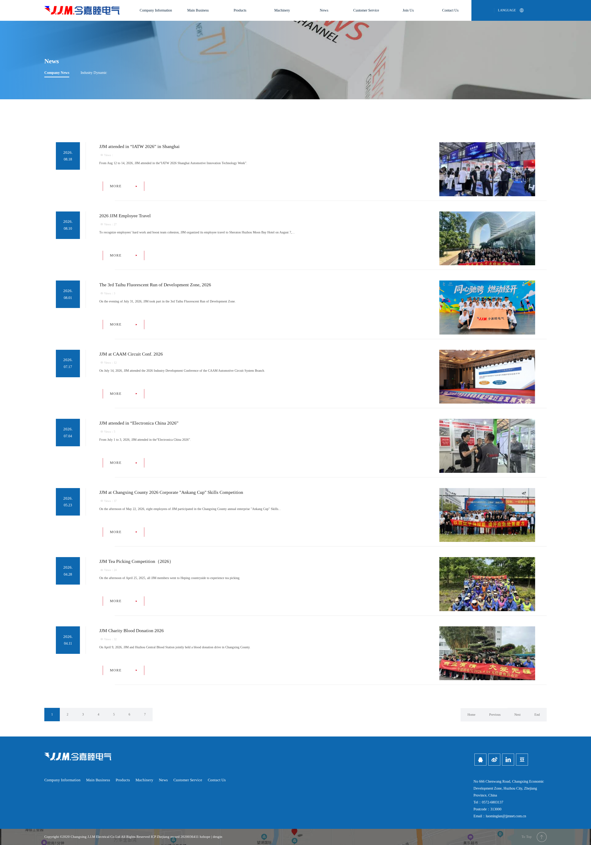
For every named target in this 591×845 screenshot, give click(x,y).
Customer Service (366, 10)
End (537, 714)
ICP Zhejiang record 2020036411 (175, 837)
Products (240, 10)
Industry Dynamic (94, 73)
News (324, 10)
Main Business (198, 10)
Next (517, 714)
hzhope (205, 837)
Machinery (282, 10)
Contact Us (450, 10)
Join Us (408, 10)
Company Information (156, 10)
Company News (56, 73)
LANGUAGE (507, 10)
